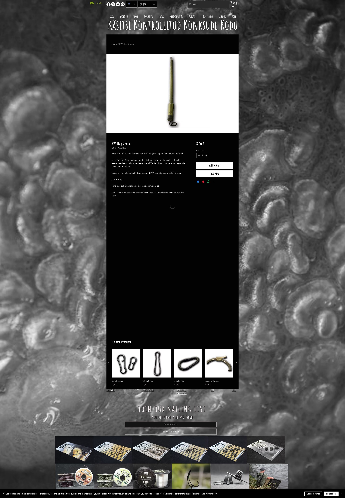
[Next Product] (237, 363)
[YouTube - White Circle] (123, 4)
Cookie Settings (313, 493)
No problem (331, 493)
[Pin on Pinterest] (203, 181)
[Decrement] (198, 155)
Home (114, 44)
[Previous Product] (108, 363)
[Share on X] (213, 181)
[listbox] (147, 4)
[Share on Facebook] (198, 181)
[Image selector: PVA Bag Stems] (169, 131)
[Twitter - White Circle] (118, 4)
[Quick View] (126, 363)
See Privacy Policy (209, 493)
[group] (172, 368)
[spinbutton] (202, 155)
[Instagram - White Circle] (113, 4)
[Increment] (206, 155)
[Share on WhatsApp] (208, 181)
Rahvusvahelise (119, 192)
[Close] (341, 494)
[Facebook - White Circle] (108, 4)
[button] (147, 4)
